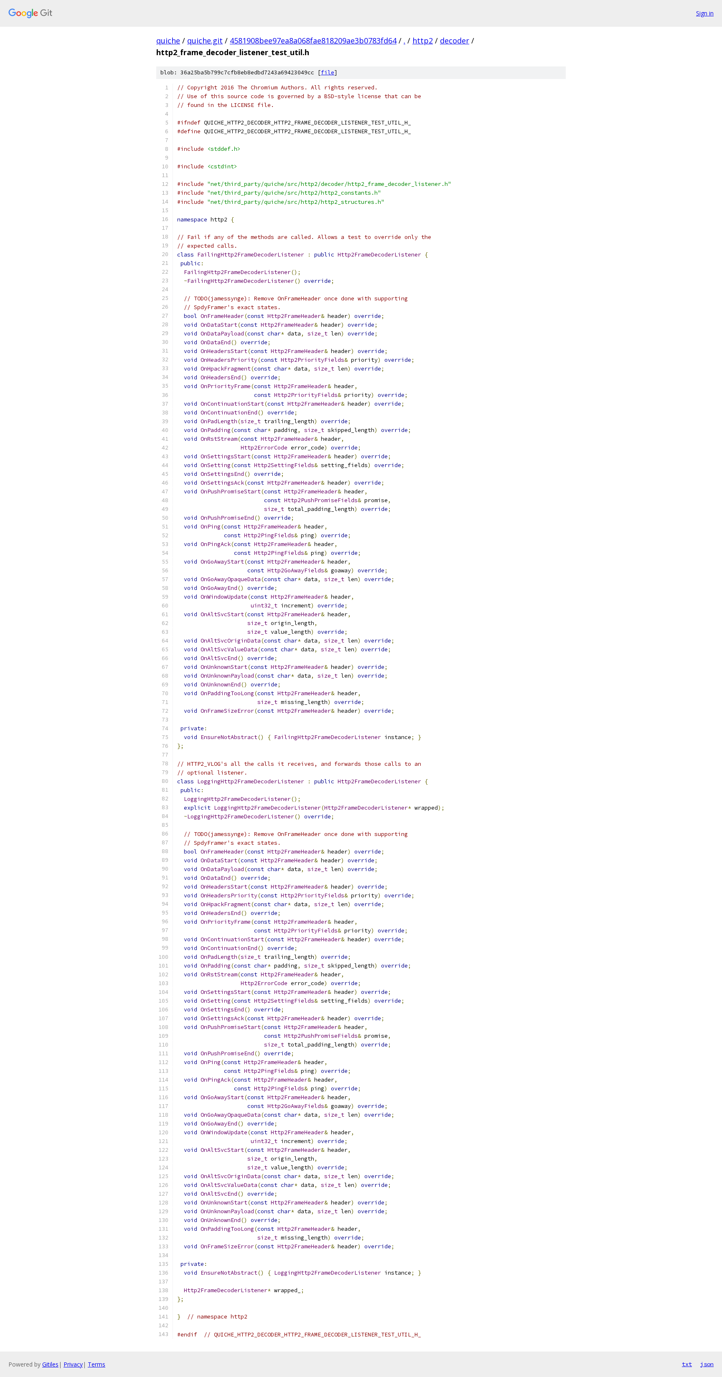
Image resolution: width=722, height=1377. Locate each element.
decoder (454, 41)
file (327, 72)
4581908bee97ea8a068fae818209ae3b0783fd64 (313, 41)
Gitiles (50, 1364)
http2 (422, 41)
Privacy (73, 1364)
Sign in (705, 13)
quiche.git (205, 41)
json (707, 1364)
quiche (168, 41)
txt (687, 1364)
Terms (96, 1364)
